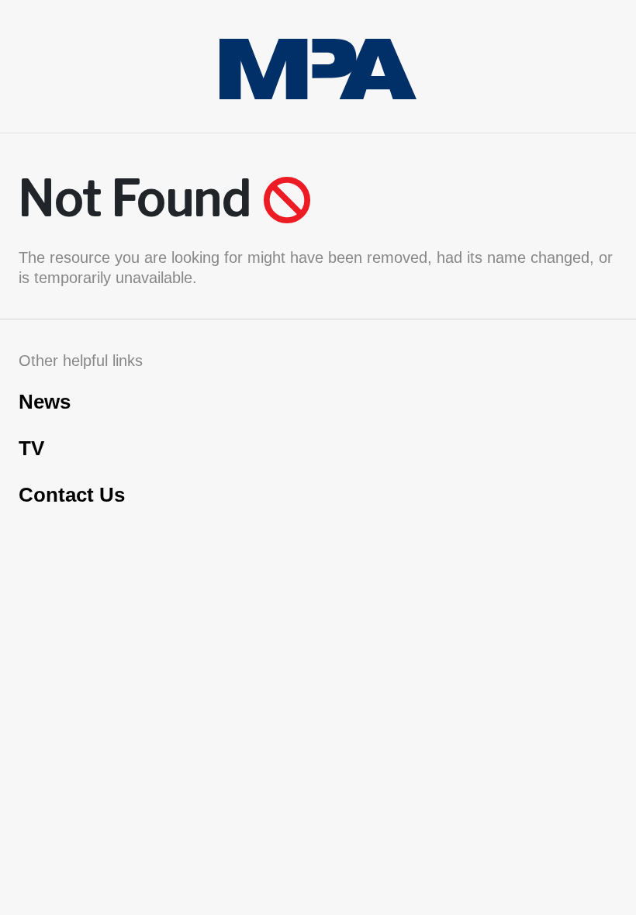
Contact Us (72, 494)
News (45, 401)
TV (31, 448)
